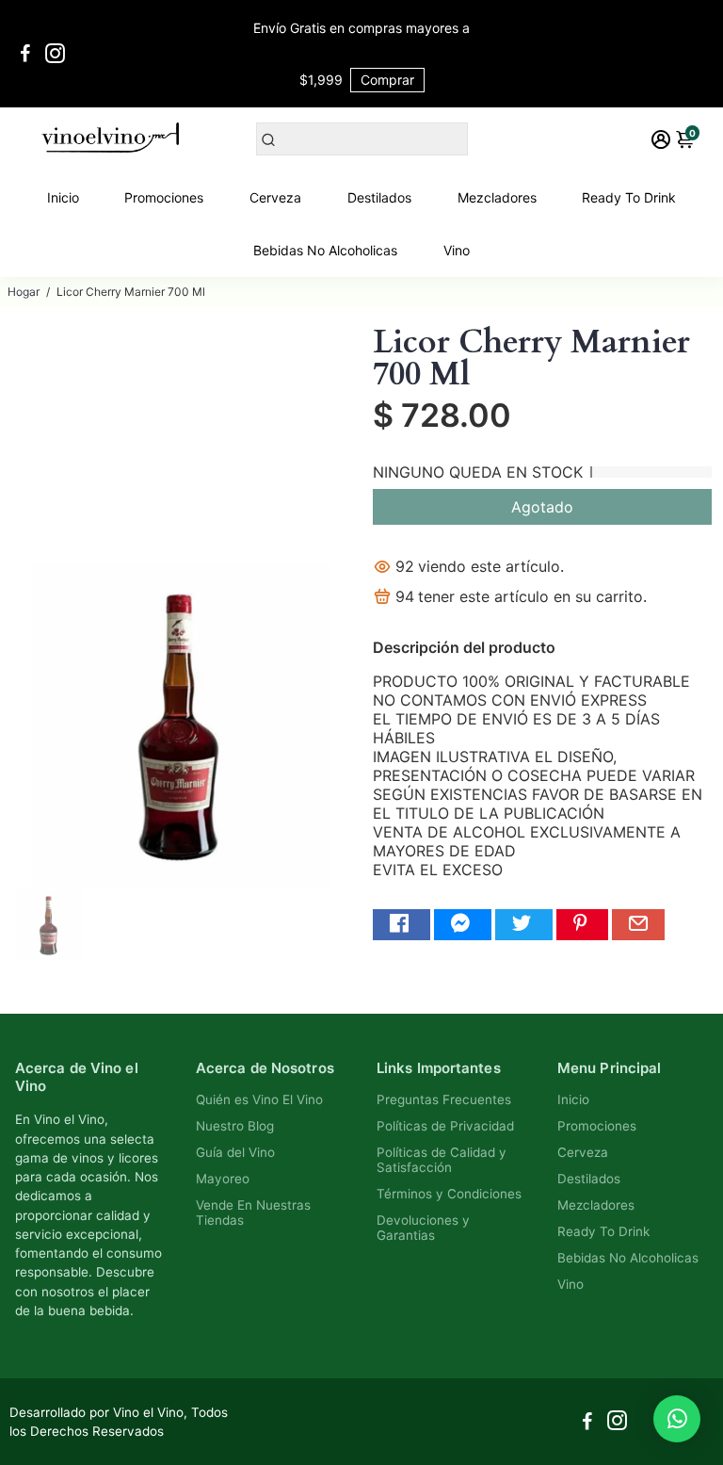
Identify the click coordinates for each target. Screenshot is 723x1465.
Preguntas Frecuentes (444, 1099)
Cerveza (275, 197)
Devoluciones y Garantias (423, 1228)
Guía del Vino (235, 1152)
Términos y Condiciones (449, 1193)
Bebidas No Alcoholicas (325, 250)
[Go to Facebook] (25, 53)
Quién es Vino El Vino (259, 1099)
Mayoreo (222, 1178)
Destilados (379, 197)
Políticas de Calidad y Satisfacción (441, 1160)
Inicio (63, 197)
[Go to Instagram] (55, 53)
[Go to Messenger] (462, 924)
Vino (456, 250)
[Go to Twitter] (524, 924)
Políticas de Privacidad (445, 1125)
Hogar (24, 292)
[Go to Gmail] (638, 924)
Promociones (163, 197)
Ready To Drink (629, 197)
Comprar (387, 80)
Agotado (542, 506)
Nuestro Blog (235, 1125)
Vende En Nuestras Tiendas (253, 1212)
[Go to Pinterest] (582, 924)
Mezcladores (497, 197)
